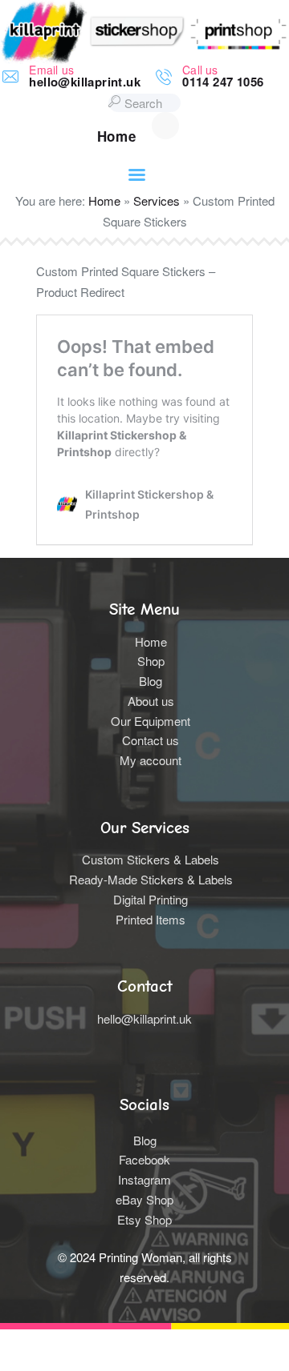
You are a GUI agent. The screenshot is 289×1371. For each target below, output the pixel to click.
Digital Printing (150, 899)
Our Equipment (150, 720)
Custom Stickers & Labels (150, 859)
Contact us (150, 740)
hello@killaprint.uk (144, 1018)
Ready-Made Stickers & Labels (151, 879)
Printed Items (150, 919)
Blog (150, 680)
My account (150, 760)
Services (156, 200)
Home (104, 200)
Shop (151, 660)
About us (151, 700)
